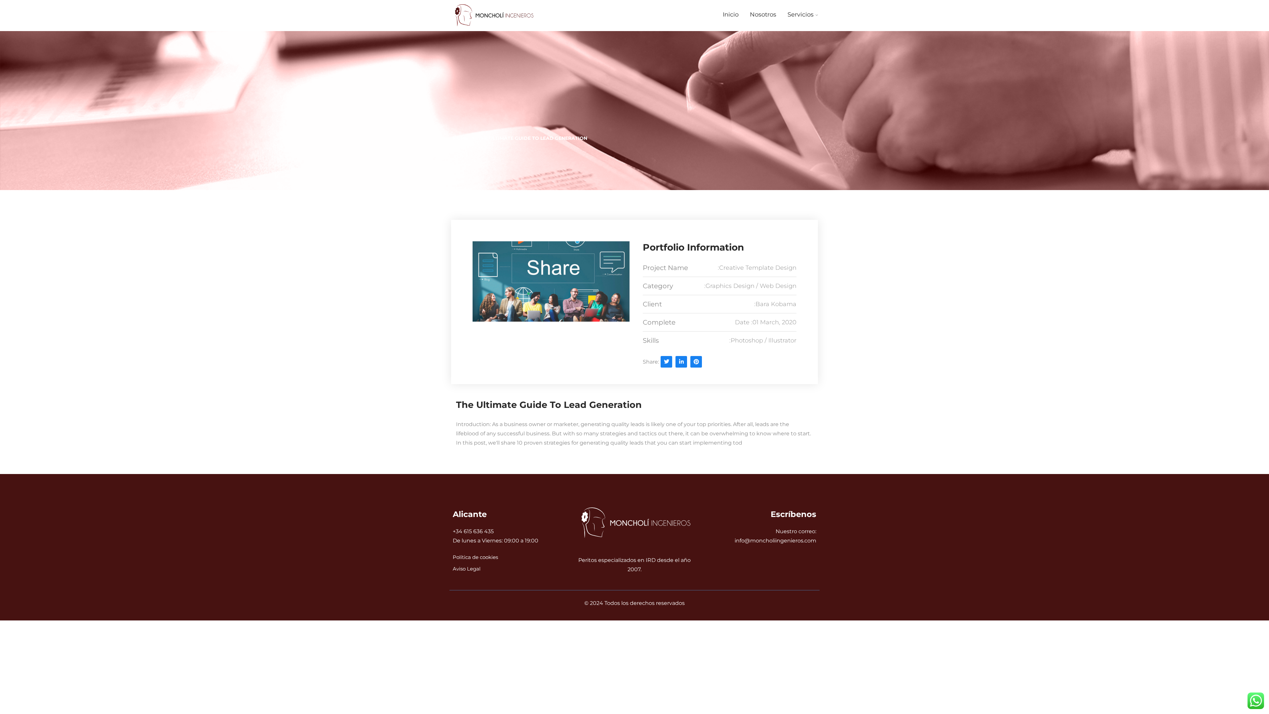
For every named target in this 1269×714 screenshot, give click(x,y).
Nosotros (763, 14)
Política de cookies (475, 557)
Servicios (801, 14)
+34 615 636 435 (473, 531)
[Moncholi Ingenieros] (493, 15)
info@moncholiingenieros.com (775, 540)
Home (460, 138)
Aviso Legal (467, 569)
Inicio (731, 14)
